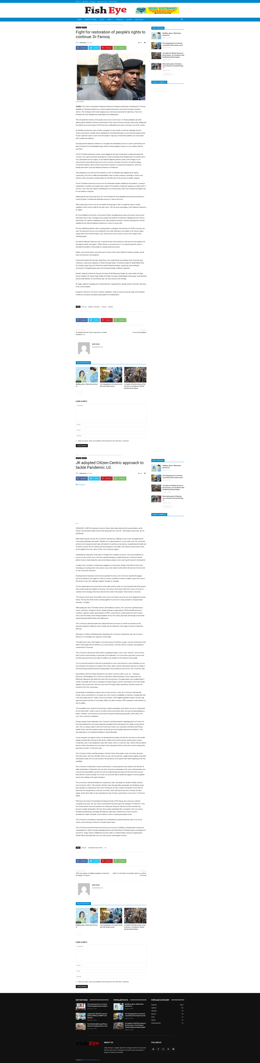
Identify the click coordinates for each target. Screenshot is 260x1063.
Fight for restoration (94, 306)
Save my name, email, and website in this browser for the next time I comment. (103, 441)
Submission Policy (102, 1)
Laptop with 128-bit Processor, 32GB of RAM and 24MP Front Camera (97, 1015)
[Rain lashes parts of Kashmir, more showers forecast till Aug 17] (156, 66)
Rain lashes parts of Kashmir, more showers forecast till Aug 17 (172, 66)
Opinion (119, 20)
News (109, 20)
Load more (167, 74)
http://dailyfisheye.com (97, 347)
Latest (101, 20)
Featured (78, 27)
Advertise (85, 1)
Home (79, 20)
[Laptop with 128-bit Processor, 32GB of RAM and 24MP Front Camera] (81, 1016)
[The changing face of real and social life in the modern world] (111, 374)
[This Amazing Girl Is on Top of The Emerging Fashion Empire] (81, 1006)
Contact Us (92, 1)
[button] (181, 20)
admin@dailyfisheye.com (92, 1060)
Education (139, 20)
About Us (78, 1)
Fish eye (104, 306)
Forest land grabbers (139, 332)
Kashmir (83, 24)
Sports (129, 20)
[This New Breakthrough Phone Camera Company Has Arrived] (81, 1026)
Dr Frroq (84, 306)
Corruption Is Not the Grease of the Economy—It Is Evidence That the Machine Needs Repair (134, 386)
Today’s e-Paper (90, 20)
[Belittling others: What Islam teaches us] (87, 374)
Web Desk (83, 42)
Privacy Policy (113, 1)
